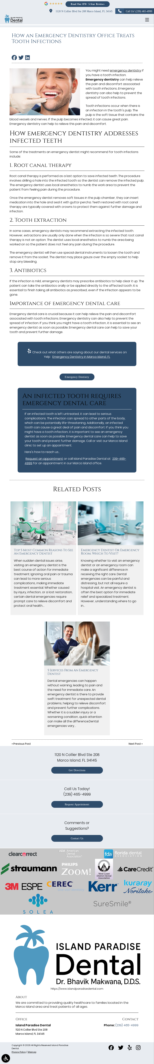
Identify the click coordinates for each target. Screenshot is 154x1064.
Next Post (135, 744)
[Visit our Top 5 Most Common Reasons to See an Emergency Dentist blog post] (43, 523)
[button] (148, 20)
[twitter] (120, 1048)
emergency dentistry (125, 70)
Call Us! (139, 11)
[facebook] (111, 1048)
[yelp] (130, 1048)
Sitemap (32, 1051)
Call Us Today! (77, 791)
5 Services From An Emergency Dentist (73, 672)
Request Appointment (77, 804)
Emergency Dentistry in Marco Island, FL (81, 357)
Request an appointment (44, 459)
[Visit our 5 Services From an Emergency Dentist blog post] (77, 643)
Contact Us (77, 838)
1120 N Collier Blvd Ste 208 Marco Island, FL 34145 (83, 11)
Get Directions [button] (77, 770)
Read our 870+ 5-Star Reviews (87, 4)
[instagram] (138, 1048)
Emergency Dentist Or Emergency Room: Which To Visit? (110, 552)
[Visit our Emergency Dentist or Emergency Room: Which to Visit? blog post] (110, 523)
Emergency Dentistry (77, 376)
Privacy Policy (19, 1051)
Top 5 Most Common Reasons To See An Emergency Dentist (43, 552)
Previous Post (22, 744)
